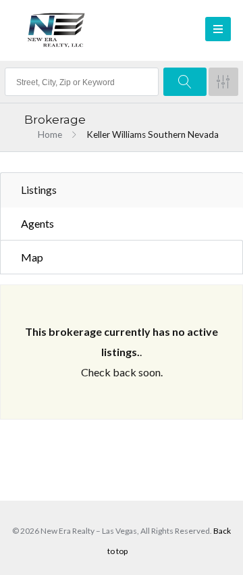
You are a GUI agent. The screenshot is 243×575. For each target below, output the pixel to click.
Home (50, 134)
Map (32, 257)
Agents (37, 223)
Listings (39, 189)
